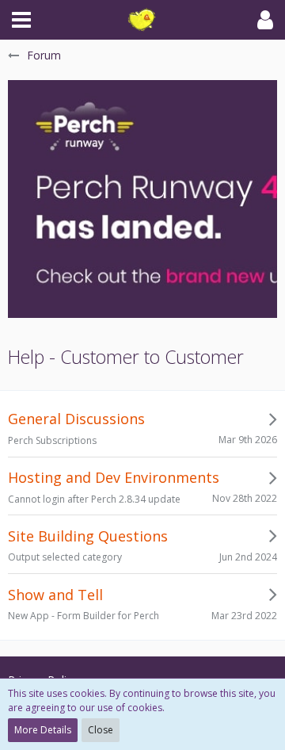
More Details (42, 730)
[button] (21, 20)
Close (100, 730)
